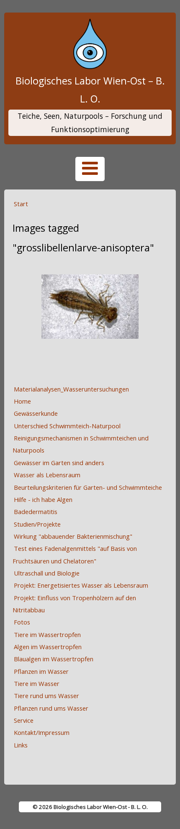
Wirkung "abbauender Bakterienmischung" (73, 536)
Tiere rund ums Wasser (46, 695)
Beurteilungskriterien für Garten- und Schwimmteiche (88, 487)
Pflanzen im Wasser (41, 671)
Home (22, 401)
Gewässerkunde (36, 413)
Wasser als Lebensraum (47, 475)
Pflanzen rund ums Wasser (51, 708)
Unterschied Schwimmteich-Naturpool (67, 426)
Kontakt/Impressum (41, 732)
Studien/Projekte (37, 524)
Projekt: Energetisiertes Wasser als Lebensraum (81, 585)
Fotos (22, 622)
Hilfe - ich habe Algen (43, 499)
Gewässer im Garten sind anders (59, 462)
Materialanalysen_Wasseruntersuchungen (71, 389)
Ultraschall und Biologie (47, 573)
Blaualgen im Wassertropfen (53, 659)
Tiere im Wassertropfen (47, 634)
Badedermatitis (35, 511)
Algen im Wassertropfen (48, 646)
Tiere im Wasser (36, 683)
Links (21, 745)
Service (23, 720)
